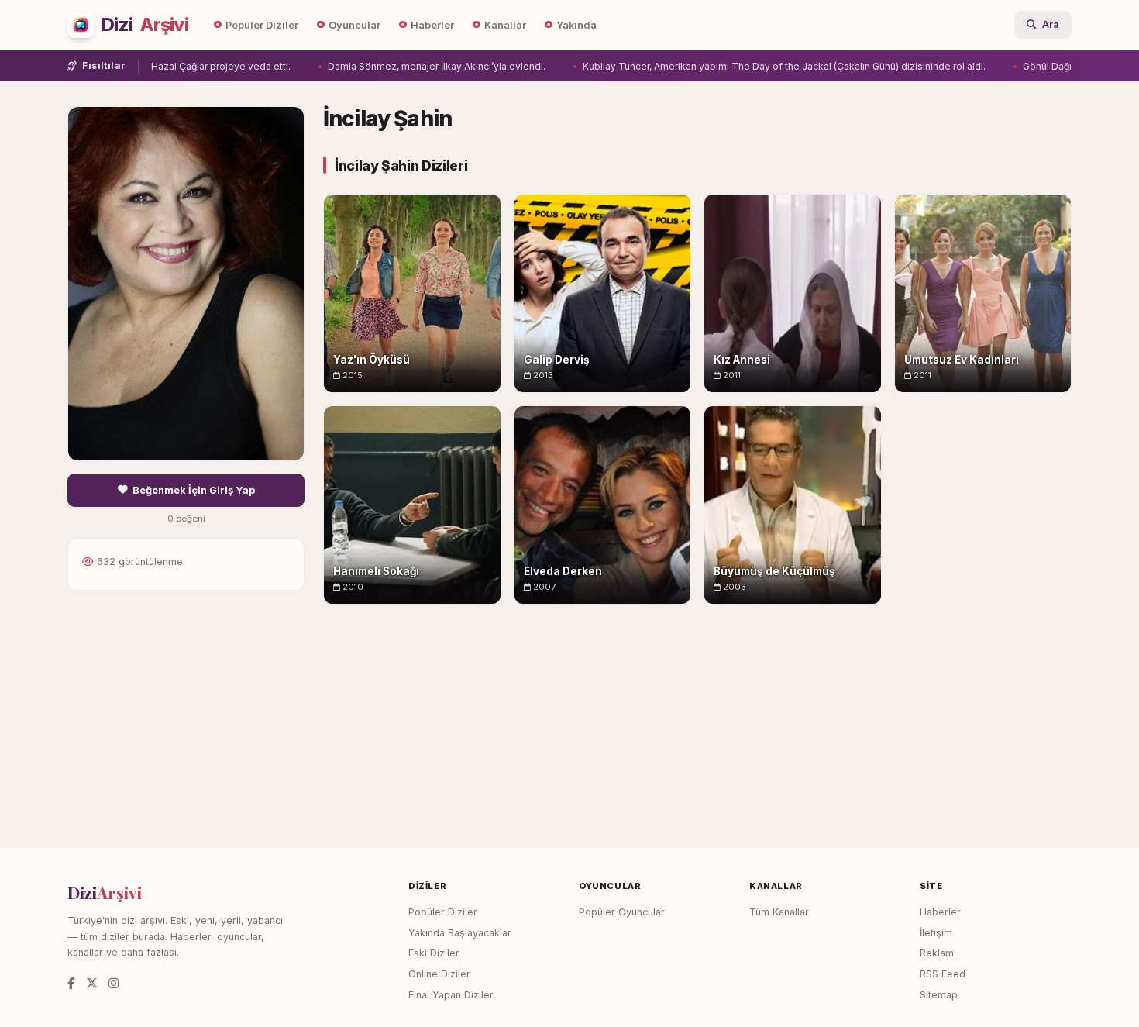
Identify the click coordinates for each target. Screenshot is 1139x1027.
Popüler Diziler (261, 25)
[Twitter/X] (92, 983)
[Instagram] (113, 983)
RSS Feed (942, 974)
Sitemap (939, 995)
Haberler (432, 25)
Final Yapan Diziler (451, 995)
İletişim (936, 933)
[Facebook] (71, 983)
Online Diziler (439, 974)
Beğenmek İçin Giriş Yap (193, 490)
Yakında (576, 25)
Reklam (937, 953)
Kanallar (505, 25)
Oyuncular (354, 25)
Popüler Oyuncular (622, 912)
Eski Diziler (433, 953)
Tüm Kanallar (779, 912)
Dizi (145, 25)
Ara (1050, 24)
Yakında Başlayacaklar (459, 933)
